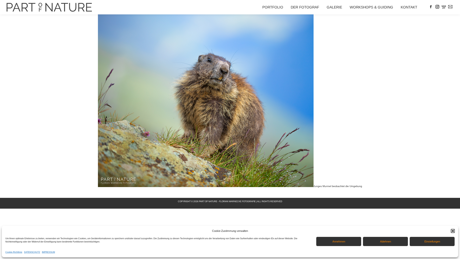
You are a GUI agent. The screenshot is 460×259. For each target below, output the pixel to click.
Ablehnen (385, 241)
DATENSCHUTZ (32, 252)
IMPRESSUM (48, 252)
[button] (453, 231)
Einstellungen (432, 241)
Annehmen (338, 241)
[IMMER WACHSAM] (206, 100)
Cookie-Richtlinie (13, 252)
